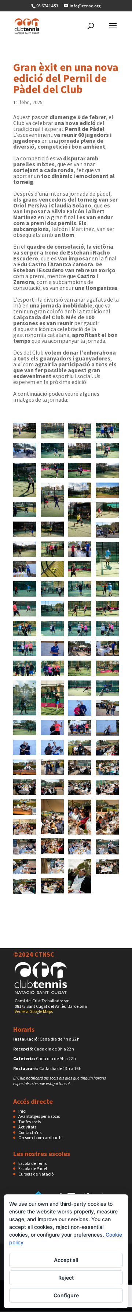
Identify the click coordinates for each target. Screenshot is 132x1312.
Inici (22, 1111)
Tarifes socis (29, 1121)
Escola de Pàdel (32, 1168)
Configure (66, 1295)
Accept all (66, 1260)
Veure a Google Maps (34, 1011)
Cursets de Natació (36, 1174)
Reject (66, 1277)
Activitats (27, 1127)
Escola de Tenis (32, 1163)
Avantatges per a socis (39, 1116)
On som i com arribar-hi (40, 1137)
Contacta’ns (29, 1132)
